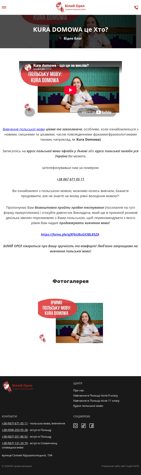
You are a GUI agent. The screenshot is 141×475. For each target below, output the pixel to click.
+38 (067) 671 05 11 (15, 423)
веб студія (126, 466)
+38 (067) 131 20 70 (15, 443)
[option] (70, 322)
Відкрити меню (4, 7)
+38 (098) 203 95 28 (15, 430)
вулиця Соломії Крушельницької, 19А (27, 455)
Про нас (78, 390)
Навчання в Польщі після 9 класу (95, 395)
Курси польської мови (88, 406)
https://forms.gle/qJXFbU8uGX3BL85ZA (70, 234)
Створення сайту (110, 466)
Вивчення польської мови (24, 129)
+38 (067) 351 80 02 (15, 436)
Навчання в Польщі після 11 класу (96, 400)
